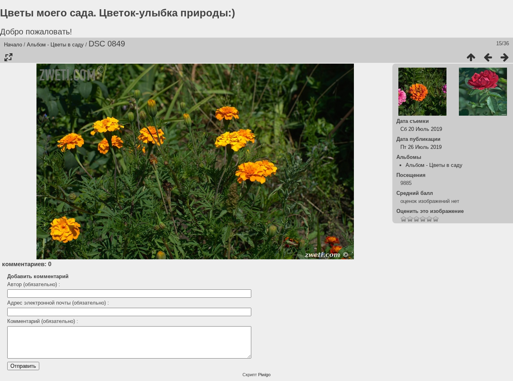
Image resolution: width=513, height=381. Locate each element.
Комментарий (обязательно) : (42, 321)
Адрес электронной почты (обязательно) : (58, 303)
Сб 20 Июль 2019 (421, 129)
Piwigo (264, 374)
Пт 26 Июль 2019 (421, 147)
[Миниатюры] (471, 57)
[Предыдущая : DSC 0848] (487, 57)
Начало (13, 45)
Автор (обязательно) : (33, 284)
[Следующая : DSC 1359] (504, 57)
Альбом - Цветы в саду (55, 45)
